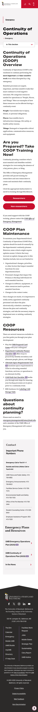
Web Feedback (19, 699)
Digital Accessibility (19, 694)
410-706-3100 (21, 621)
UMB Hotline (26, 657)
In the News (11, 564)
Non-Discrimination (19, 704)
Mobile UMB (9, 641)
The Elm (8, 628)
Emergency (10, 20)
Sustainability (27, 648)
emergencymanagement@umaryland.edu (19, 420)
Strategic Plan (27, 644)
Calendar (8, 632)
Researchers (19, 198)
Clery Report (26, 653)
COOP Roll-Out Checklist (16, 377)
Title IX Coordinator (19, 672)
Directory (9, 654)
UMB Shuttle (10, 645)
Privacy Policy (19, 688)
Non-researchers (19, 206)
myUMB (8, 650)
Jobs (24, 635)
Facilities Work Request (27, 629)
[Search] (29, 4)
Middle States (27, 639)
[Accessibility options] (34, 708)
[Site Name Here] (10, 4)
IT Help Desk (10, 659)
